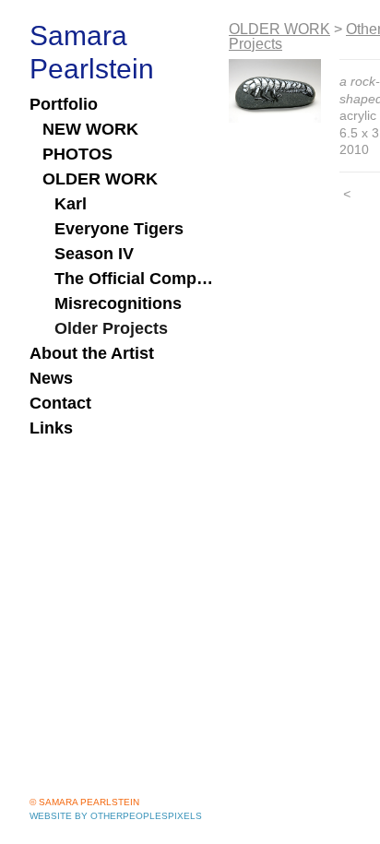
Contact (60, 403)
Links (51, 428)
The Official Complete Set (134, 278)
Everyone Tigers (119, 229)
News (51, 378)
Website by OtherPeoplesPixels (116, 816)
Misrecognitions (118, 303)
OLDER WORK (100, 179)
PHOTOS (77, 154)
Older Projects (111, 328)
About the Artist (92, 353)
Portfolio (64, 104)
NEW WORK (90, 129)
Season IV (94, 253)
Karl (70, 204)
